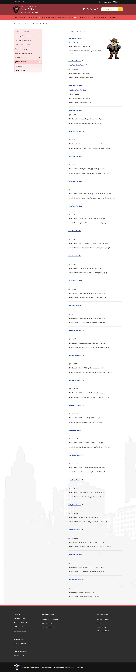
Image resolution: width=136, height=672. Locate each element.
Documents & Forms (46, 623)
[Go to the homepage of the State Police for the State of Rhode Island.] (17, 9)
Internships (18, 57)
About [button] (22, 17)
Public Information (100, 17)
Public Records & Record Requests (50, 619)
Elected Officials (101, 627)
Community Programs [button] (67, 17)
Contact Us (111, 17)
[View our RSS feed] (98, 9)
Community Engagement (23, 49)
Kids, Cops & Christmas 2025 (24, 36)
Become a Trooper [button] (49, 17)
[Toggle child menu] (40, 57)
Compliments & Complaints (48, 627)
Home (15, 24)
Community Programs (25, 24)
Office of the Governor (102, 619)
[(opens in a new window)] (84, 9)
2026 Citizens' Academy (22, 44)
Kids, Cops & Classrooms (23, 40)
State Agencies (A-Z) (102, 631)
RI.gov (98, 623)
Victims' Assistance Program (24, 53)
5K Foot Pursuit (37, 24)
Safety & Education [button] (85, 17)
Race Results (20, 70)
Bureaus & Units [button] (34, 17)
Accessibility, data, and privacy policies (64, 667)
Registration (19, 66)
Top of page (80, 667)
